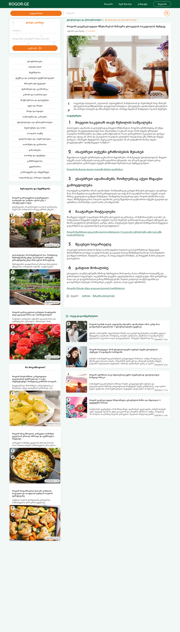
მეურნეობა (35, 72)
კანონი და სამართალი (35, 94)
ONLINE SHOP (34, 67)
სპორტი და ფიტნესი (35, 155)
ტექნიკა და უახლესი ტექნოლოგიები (35, 78)
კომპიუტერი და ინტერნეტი (34, 172)
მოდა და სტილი (34, 111)
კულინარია (35, 166)
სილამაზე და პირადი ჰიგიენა (35, 177)
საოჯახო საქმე (35, 133)
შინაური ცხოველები (35, 83)
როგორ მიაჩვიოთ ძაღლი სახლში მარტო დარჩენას (95, 169)
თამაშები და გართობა (35, 144)
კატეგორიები (36, 13)
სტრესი (86, 295)
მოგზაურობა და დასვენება (35, 100)
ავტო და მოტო (35, 105)
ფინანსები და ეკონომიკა (34, 89)
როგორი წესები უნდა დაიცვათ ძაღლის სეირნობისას (96, 288)
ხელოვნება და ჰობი (35, 127)
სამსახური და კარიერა (35, 116)
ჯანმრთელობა (35, 161)
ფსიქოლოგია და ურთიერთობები (34, 122)
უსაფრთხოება (34, 61)
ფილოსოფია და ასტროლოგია (35, 139)
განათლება (35, 150)
